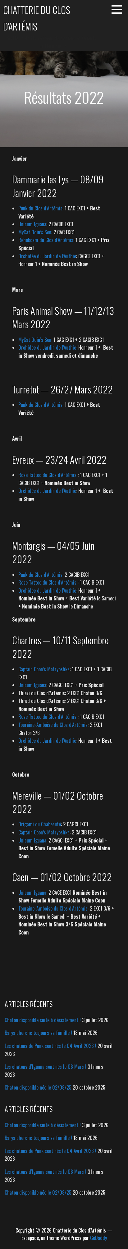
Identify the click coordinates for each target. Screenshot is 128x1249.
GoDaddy (98, 1238)
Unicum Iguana (32, 224)
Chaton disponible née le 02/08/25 (38, 1087)
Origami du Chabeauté (39, 824)
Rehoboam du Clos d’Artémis (45, 240)
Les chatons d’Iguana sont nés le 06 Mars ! (45, 1066)
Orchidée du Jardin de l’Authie (47, 256)
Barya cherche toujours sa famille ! (38, 1032)
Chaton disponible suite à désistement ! (43, 1020)
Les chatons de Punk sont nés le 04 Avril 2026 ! (50, 1045)
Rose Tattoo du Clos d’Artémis (47, 475)
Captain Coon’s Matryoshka (44, 669)
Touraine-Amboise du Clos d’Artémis (53, 724)
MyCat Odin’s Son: (35, 232)
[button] (119, 9)
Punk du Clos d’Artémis (40, 208)
